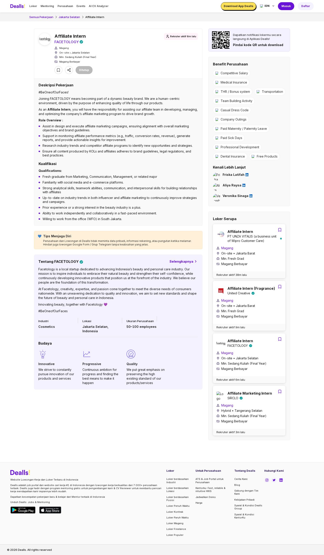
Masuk (286, 6)
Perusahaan (65, 6)
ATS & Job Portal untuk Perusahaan (209, 480)
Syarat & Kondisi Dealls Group (248, 507)
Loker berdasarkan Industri (177, 480)
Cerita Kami (241, 479)
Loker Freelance (176, 529)
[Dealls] (18, 6)
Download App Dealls (238, 6)
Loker (33, 6)
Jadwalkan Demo (206, 497)
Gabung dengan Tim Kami (246, 492)
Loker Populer (174, 534)
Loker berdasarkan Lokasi (177, 489)
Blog (237, 484)
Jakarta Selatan (69, 17)
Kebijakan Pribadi (244, 499)
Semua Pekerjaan (41, 17)
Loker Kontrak (174, 511)
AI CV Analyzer (98, 6)
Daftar (305, 6)
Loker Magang (174, 523)
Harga (199, 502)
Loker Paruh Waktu (177, 517)
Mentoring (47, 6)
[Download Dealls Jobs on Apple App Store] (50, 510)
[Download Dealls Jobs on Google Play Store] (23, 510)
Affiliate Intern (94, 17)
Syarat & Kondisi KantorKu (244, 516)
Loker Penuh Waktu (178, 505)
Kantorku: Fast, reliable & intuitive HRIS (210, 489)
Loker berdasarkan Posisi (177, 499)
